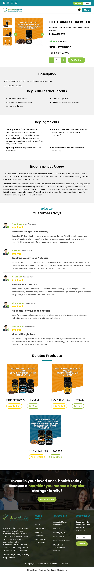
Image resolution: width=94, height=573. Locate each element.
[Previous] (15, 34)
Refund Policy (40, 528)
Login (87, 3)
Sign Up (78, 3)
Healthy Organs (60, 533)
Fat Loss (56, 529)
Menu (86, 10)
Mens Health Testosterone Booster (59, 548)
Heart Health (58, 537)
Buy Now (33, 406)
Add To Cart (14, 406)
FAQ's (37, 524)
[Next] (42, 34)
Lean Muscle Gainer (61, 541)
